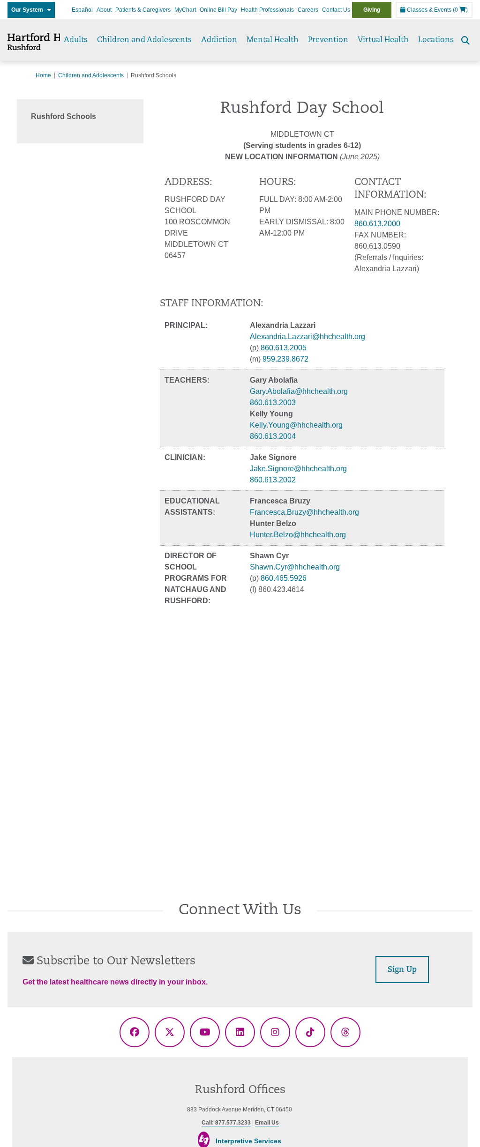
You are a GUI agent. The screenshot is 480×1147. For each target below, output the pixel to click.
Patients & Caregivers (143, 10)
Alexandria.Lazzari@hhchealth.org (307, 336)
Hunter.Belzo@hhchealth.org (298, 535)
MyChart (185, 10)
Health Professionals (267, 10)
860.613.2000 (377, 224)
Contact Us (336, 10)
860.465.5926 (284, 578)
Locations (436, 40)
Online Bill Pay (218, 10)
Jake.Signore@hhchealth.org (298, 469)
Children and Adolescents (144, 40)
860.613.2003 (273, 403)
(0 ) (460, 10)
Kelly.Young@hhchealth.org (296, 425)
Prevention (328, 40)
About (104, 10)
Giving (371, 10)
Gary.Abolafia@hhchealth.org (299, 391)
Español (82, 10)
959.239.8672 (285, 359)
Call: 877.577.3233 (226, 1122)
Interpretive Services (248, 1141)
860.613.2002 (273, 480)
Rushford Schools (63, 116)
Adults (76, 40)
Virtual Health (383, 40)
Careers (308, 10)
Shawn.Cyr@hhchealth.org (295, 567)
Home (43, 75)
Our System (29, 10)
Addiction (219, 40)
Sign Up (402, 970)
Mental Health (273, 40)
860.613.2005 (284, 348)
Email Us (267, 1122)
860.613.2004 (273, 436)
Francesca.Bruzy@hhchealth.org (304, 512)
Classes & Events (428, 10)
